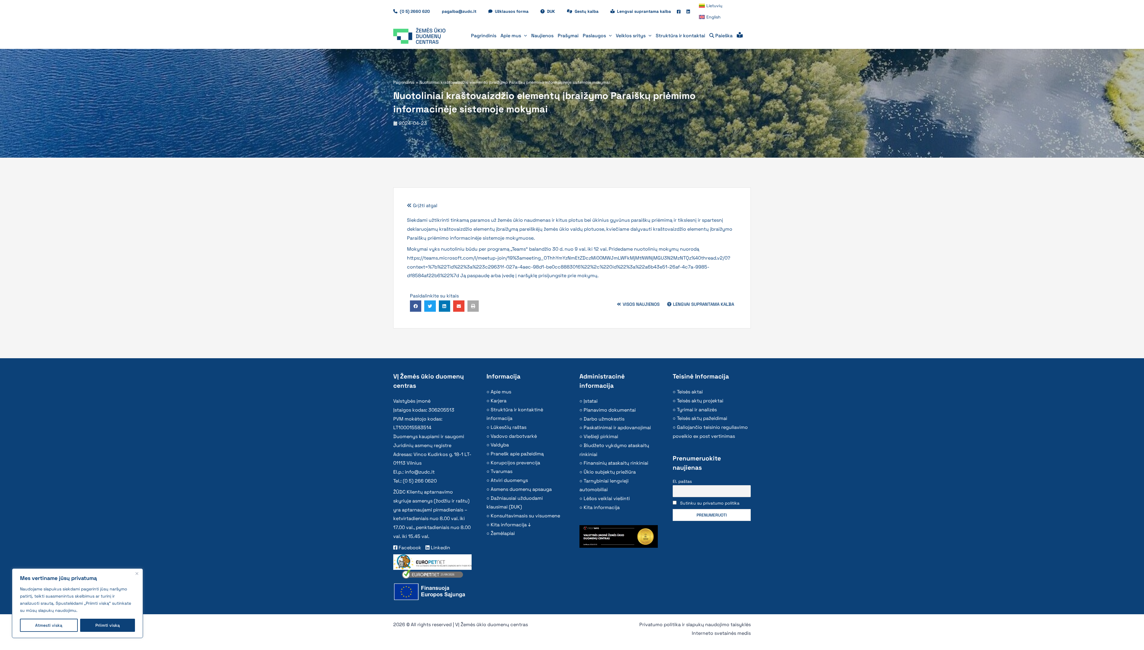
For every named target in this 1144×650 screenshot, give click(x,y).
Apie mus (501, 392)
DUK (554, 11)
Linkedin (440, 547)
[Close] (136, 573)
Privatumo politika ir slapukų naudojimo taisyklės (695, 624)
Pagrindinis (403, 82)
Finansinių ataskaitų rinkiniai (616, 463)
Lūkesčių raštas (508, 427)
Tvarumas (501, 471)
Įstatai (591, 401)
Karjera (498, 401)
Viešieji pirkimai (601, 436)
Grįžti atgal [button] (424, 205)
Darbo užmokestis (604, 419)
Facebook (409, 547)
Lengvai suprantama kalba (644, 11)
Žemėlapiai (503, 533)
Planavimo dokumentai (610, 410)
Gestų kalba (589, 11)
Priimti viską (107, 625)
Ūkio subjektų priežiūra (610, 472)
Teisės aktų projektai (700, 401)
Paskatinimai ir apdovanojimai (617, 427)
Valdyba (500, 445)
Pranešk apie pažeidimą (517, 454)
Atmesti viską (48, 625)
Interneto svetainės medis (721, 633)
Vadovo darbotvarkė (514, 436)
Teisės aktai (690, 392)
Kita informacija (602, 507)
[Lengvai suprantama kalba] (740, 36)
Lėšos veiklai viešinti (607, 498)
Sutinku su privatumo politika (709, 503)
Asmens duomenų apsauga (521, 489)
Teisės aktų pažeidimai (702, 418)
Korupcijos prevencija (515, 463)
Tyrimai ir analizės (697, 410)
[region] (77, 603)
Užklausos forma (514, 11)
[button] (524, 35)
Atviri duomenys (509, 480)
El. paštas (682, 481)
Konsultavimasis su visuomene (525, 516)
